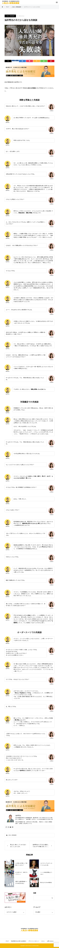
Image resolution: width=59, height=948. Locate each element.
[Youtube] (10, 827)
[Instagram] (8, 827)
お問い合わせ (50, 941)
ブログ (7, 941)
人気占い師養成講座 (10, 15)
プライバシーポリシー (33, 941)
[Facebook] (6, 827)
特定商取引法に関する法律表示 (18, 941)
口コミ (43, 941)
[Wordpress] (12, 827)
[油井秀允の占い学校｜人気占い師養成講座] (11, 2)
